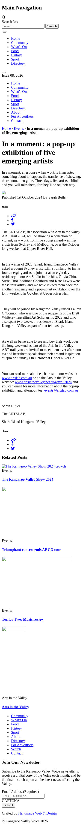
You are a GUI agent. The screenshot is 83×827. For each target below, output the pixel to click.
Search (16, 749)
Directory (18, 63)
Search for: (10, 22)
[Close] (4, 72)
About (15, 112)
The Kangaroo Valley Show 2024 (27, 479)
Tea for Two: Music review (23, 619)
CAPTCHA (11, 801)
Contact (16, 121)
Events (19, 128)
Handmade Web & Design (37, 813)
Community (19, 43)
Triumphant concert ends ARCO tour (31, 550)
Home (15, 38)
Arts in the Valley (15, 707)
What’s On (19, 47)
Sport (15, 59)
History (16, 55)
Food (15, 51)
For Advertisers (22, 116)
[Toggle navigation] (4, 32)
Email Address (20, 792)
